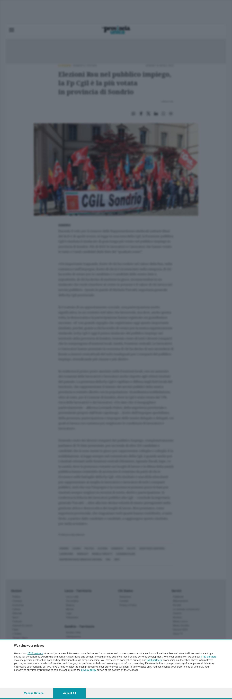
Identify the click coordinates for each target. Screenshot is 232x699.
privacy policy (88, 669)
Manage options (33, 693)
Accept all (69, 693)
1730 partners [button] (35, 653)
